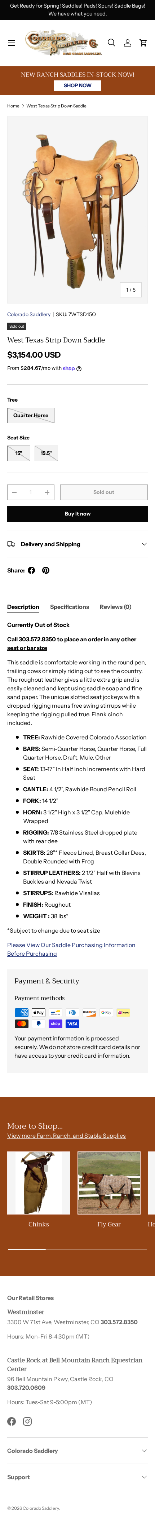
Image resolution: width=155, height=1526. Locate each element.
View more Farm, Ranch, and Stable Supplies (66, 1135)
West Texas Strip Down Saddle (56, 106)
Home (13, 106)
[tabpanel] (77, 789)
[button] (143, 43)
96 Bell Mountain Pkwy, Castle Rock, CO (60, 1379)
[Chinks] (39, 1183)
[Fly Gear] (109, 1183)
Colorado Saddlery (28, 314)
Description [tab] (23, 606)
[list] (77, 209)
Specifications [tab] (69, 606)
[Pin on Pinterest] (46, 570)
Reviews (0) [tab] (116, 606)
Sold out (103, 492)
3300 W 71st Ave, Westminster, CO (53, 1322)
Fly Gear (109, 1224)
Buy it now (77, 513)
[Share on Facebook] (31, 570)
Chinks (38, 1224)
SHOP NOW (78, 85)
